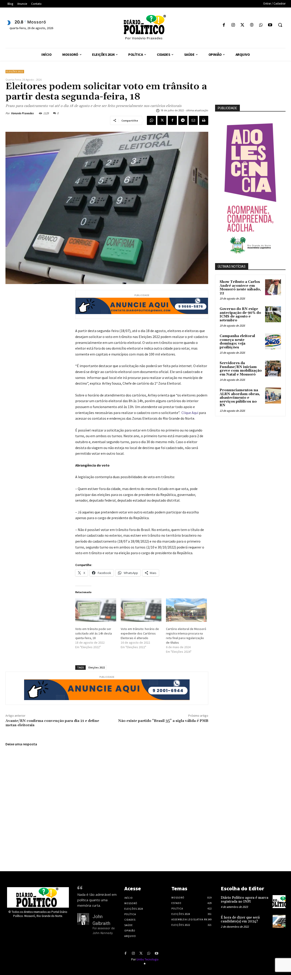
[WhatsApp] (260, 25)
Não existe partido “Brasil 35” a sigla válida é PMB (163, 721)
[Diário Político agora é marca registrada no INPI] (279, 901)
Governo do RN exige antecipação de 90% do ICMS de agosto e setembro (240, 314)
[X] (242, 25)
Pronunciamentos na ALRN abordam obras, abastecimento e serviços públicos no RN (240, 397)
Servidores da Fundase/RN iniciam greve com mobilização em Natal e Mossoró (241, 369)
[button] (280, 24)
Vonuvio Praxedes (22, 113)
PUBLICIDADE (227, 108)
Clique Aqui (189, 412)
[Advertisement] (253, 451)
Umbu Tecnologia (147, 959)
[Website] (251, 25)
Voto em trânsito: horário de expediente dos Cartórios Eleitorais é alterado (140, 633)
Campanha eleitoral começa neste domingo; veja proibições (237, 342)
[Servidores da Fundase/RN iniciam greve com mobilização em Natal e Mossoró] (273, 368)
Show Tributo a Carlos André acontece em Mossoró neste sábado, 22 (240, 287)
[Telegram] (182, 120)
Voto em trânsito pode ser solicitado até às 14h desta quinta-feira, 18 (93, 633)
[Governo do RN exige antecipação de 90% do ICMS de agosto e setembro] (273, 314)
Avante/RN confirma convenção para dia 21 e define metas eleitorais (52, 723)
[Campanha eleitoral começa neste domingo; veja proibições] (273, 341)
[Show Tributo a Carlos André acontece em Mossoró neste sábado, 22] (273, 287)
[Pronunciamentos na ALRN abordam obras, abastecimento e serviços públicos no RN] (273, 396)
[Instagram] (233, 25)
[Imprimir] (203, 120)
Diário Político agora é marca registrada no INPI (244, 900)
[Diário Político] (145, 24)
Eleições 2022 (14, 71)
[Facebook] (223, 25)
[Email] (193, 120)
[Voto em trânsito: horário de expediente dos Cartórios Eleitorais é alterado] (141, 610)
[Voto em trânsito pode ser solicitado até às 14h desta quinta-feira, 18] (95, 610)
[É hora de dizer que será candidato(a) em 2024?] (279, 921)
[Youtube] (269, 25)
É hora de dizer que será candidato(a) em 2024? (240, 919)
